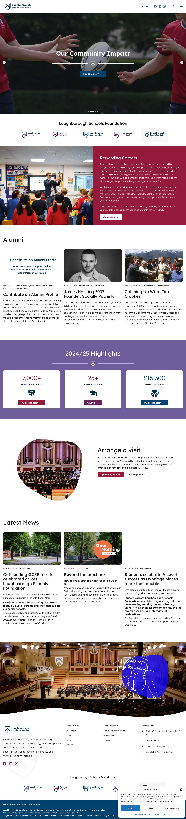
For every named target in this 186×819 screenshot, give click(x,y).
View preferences (172, 808)
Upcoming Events (111, 474)
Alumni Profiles (22, 285)
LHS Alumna (47, 285)
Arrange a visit (137, 474)
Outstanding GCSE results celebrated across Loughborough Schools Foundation (28, 581)
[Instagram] (164, 6)
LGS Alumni (35, 285)
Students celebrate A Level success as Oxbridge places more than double (151, 579)
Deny (151, 808)
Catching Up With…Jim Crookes (147, 293)
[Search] (174, 6)
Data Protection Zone (142, 814)
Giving (91, 73)
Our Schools (24, 568)
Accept (130, 808)
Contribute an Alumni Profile (30, 294)
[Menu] (181, 6)
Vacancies (109, 217)
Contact (144, 6)
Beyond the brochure (84, 574)
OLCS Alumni (21, 288)
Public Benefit (29, 402)
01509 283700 (153, 740)
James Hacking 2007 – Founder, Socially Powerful (90, 293)
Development (163, 285)
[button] (181, 789)
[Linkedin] (160, 6)
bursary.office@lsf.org (157, 746)
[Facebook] (155, 6)
